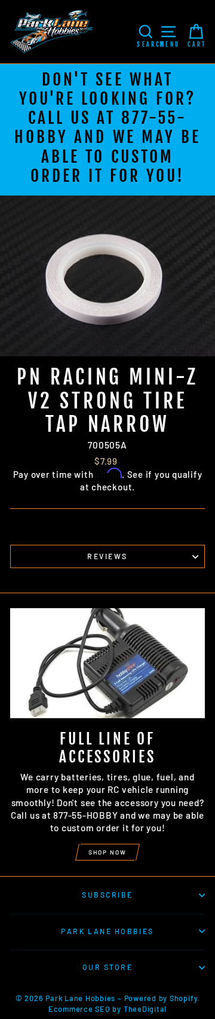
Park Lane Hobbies (107, 931)
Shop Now (107, 852)
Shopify (183, 998)
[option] (107, 130)
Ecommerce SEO (79, 1009)
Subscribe (107, 894)
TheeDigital (145, 1009)
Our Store (107, 967)
